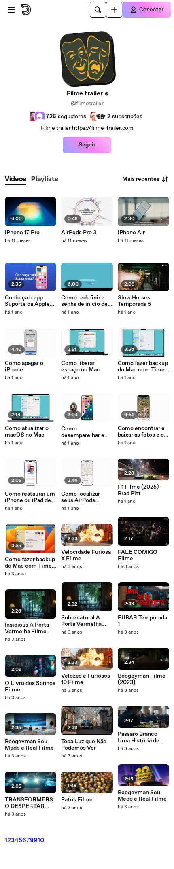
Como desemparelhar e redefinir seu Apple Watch (85, 432)
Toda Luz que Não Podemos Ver (83, 744)
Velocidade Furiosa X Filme (86, 555)
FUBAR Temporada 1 (142, 621)
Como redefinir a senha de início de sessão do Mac (84, 301)
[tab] (15, 179)
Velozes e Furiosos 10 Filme (85, 679)
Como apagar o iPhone (24, 366)
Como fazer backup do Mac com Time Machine (143, 366)
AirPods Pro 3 (78, 232)
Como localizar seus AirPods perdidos (80, 497)
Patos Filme (77, 800)
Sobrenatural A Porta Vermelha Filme (81, 621)
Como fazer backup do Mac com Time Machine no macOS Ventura (30, 562)
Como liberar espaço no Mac (80, 366)
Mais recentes (140, 179)
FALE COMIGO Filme (137, 555)
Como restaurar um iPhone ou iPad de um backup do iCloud (30, 497)
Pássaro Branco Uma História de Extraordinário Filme (138, 737)
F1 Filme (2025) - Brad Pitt (140, 490)
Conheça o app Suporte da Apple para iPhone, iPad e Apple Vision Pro (29, 301)
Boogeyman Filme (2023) (142, 679)
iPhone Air (131, 232)
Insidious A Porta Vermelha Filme (27, 628)
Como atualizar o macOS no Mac (27, 431)
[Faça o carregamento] (114, 10)
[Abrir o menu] (11, 10)
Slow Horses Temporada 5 (134, 301)
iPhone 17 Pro (22, 232)
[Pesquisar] (98, 10)
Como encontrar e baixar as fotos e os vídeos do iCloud (142, 431)
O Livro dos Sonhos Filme (30, 686)
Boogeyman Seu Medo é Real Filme (29, 744)
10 (41, 840)
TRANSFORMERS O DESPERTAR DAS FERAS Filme (29, 803)
